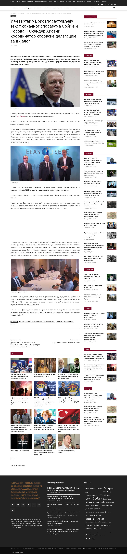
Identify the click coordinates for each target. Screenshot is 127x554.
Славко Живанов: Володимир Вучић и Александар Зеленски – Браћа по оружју (94, 173)
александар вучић (95, 502)
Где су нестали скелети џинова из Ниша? (65, 343)
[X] (108, 4)
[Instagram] (98, 4)
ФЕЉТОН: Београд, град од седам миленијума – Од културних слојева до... (93, 214)
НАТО (105, 492)
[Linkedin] (101, 4)
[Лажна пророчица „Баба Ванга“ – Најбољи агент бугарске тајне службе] (111, 204)
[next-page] (15, 458)
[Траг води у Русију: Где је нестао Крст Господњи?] (111, 24)
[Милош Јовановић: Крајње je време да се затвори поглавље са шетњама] (45, 441)
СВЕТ (92, 8)
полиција (96, 525)
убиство (88, 535)
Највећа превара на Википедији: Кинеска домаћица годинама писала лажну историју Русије (94, 33)
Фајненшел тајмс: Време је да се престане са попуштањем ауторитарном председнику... (94, 367)
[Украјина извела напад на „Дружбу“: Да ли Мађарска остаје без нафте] (111, 132)
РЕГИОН (75, 8)
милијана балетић (93, 522)
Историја (56, 1)
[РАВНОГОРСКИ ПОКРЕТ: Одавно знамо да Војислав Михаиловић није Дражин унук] (69, 365)
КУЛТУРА (46, 8)
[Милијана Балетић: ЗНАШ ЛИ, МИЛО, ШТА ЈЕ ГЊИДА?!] (111, 326)
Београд (21, 321)
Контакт (18, 1)
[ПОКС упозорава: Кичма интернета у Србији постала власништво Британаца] (21, 365)
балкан (87, 505)
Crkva (87, 488)
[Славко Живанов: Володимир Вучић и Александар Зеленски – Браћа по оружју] (111, 173)
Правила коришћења (27, 1)
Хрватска (107, 499)
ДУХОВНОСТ (57, 8)
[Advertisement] (45, 226)
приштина (59, 321)
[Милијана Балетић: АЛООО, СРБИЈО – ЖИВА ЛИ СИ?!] (111, 184)
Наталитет (89, 1)
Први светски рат (92, 495)
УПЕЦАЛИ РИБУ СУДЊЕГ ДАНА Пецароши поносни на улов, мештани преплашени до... (94, 377)
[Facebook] (95, 4)
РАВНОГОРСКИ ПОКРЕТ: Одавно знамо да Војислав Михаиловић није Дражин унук (68, 376)
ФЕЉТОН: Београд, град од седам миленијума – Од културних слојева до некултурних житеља (63, 530)
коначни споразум (37, 321)
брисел (28, 321)
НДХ (110, 492)
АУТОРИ (100, 8)
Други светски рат (91, 492)
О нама (12, 1)
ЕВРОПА (84, 8)
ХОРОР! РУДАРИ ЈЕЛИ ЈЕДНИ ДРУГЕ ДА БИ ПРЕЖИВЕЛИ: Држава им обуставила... (93, 44)
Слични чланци (17, 354)
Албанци (99, 488)
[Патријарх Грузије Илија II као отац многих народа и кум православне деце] (111, 258)
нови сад (89, 525)
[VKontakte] (111, 4)
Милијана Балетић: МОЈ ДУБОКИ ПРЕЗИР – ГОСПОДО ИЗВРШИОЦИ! (94, 315)
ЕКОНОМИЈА (26, 8)
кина (109, 512)
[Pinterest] (105, 4)
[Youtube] (115, 4)
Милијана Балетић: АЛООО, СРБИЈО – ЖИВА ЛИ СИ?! (63, 506)
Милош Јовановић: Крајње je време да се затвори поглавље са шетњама (44, 452)
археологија (110, 502)
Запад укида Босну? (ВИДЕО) (20, 450)
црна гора (90, 538)
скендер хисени (68, 321)
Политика (21, 13)
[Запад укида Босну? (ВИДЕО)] (21, 441)
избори (97, 512)
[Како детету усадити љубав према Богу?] (111, 287)
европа (103, 509)
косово (98, 515)
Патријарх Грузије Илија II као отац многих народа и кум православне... (93, 258)
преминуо (89, 528)
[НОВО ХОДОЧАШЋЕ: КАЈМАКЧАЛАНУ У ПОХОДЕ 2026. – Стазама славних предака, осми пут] (111, 160)
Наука (73, 1)
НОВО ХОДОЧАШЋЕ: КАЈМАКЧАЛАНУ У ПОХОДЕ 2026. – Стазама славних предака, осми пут (63, 489)
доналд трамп (95, 509)
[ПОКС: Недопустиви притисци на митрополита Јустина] (45, 365)
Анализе (62, 1)
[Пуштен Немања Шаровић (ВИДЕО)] (69, 441)
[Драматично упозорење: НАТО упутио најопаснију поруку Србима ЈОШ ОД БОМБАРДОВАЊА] (111, 336)
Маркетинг (96, 1)
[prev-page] (12, 458)
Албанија (92, 488)
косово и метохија (49, 321)
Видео (50, 1)
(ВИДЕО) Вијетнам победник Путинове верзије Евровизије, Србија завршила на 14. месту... (94, 356)
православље (105, 525)
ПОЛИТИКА (15, 8)
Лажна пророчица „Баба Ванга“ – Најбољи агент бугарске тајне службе (94, 204)
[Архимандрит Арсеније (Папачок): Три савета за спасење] (111, 277)
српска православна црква (93, 531)
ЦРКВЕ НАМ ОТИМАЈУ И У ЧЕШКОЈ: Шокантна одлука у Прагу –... (93, 297)
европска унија (90, 512)
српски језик (104, 531)
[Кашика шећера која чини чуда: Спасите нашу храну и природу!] (111, 143)
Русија (102, 495)
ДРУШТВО (37, 8)
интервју (103, 512)
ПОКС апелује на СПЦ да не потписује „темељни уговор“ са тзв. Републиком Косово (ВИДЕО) (68, 400)
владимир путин (107, 505)
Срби (88, 499)
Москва (100, 492)
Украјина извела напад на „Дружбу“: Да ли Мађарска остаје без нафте (92, 132)
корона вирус (89, 515)
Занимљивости (81, 1)
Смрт (108, 495)
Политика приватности (41, 1)
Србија (13, 324)
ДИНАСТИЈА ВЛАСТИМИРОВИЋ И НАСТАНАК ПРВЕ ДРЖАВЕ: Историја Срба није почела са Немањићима (25, 345)
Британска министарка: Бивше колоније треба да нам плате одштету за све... (94, 235)
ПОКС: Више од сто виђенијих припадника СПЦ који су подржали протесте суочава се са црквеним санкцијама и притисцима (44, 402)
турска (111, 531)
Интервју (68, 1)
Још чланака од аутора (31, 354)
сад (95, 528)
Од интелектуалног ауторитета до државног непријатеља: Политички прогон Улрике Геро (44, 427)
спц (100, 528)
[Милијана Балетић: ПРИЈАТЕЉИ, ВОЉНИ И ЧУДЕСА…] (111, 225)
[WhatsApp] (26, 50)
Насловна (13, 13)
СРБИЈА (67, 8)
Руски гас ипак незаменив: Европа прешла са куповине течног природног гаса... (93, 101)
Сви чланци (104, 1)
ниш (110, 522)
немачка (104, 522)
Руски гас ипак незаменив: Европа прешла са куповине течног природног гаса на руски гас (62, 514)
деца (87, 509)
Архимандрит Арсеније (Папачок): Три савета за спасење (92, 276)
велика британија (95, 505)
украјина (95, 535)
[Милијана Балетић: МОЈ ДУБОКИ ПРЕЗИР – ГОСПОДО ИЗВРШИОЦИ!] (111, 315)
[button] (114, 8)
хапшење (103, 535)
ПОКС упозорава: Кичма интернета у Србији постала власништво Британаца (19, 376)
